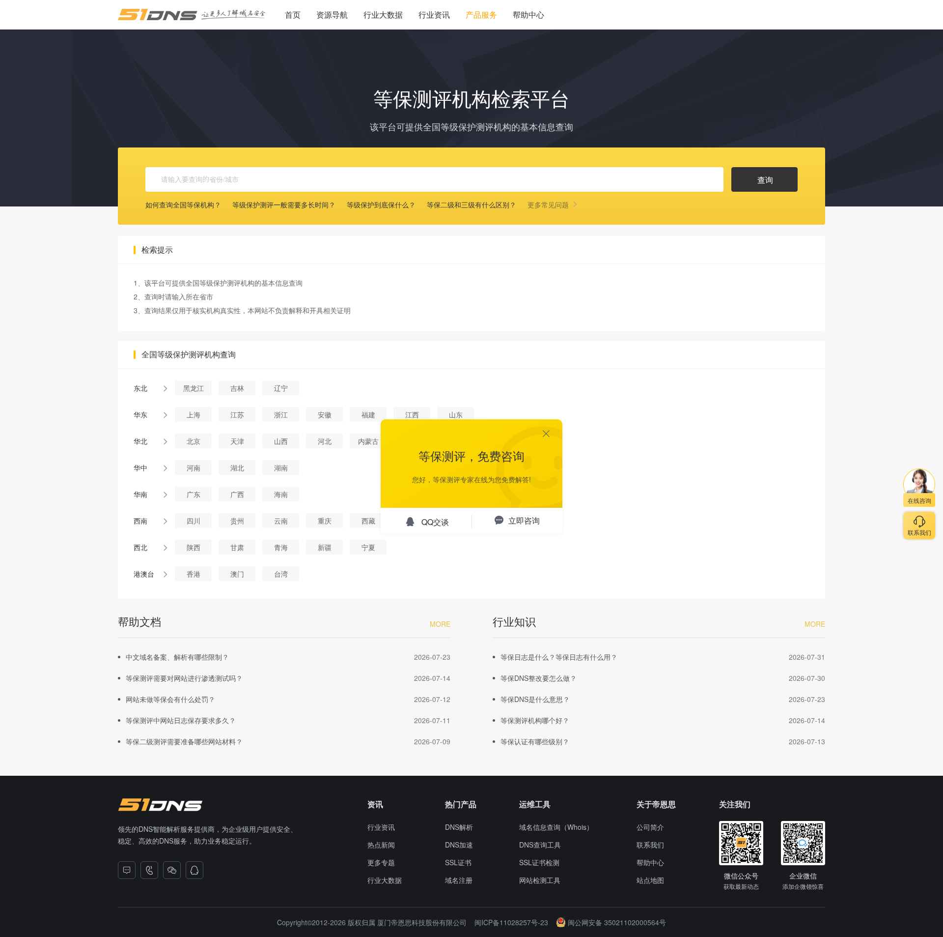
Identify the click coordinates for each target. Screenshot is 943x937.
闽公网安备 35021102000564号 (617, 922)
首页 (293, 14)
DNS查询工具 (540, 844)
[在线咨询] (127, 870)
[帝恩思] (160, 804)
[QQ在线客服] (194, 870)
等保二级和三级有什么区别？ (471, 204)
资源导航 (332, 14)
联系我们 (650, 844)
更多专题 (381, 862)
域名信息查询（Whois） (556, 827)
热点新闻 (381, 844)
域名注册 (458, 880)
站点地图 (650, 880)
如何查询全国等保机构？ (183, 204)
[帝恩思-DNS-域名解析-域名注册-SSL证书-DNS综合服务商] (191, 14)
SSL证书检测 (539, 862)
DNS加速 (459, 844)
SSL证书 (458, 862)
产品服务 (481, 14)
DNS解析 (459, 827)
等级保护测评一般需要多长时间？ (283, 204)
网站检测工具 (539, 880)
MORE (440, 624)
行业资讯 (434, 14)
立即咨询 (524, 520)
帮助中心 (528, 14)
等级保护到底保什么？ (381, 204)
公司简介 (650, 827)
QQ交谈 (435, 521)
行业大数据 (383, 14)
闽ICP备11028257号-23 (511, 922)
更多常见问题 (549, 204)
